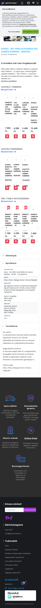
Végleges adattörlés (12, 572)
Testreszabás (14, 32)
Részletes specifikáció (9, 81)
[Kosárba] (7, 136)
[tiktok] (11, 517)
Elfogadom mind (30, 32)
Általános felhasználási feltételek (18, 553)
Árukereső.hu (8, 584)
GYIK (7, 546)
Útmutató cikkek (11, 565)
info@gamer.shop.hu (13, 533)
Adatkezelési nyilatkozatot (27, 24)
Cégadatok (9, 569)
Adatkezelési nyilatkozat (14, 557)
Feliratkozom (30, 510)
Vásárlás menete (11, 549)
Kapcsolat (8, 529)
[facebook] (7, 517)
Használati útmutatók (13, 561)
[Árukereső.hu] (11, 581)
